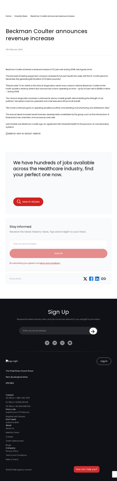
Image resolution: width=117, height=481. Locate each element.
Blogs (8, 445)
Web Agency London (22, 469)
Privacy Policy (12, 451)
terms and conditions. (50, 263)
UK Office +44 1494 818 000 (18, 406)
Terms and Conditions (16, 455)
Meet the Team (12, 432)
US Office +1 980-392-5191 (18, 398)
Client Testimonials (15, 441)
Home (8, 16)
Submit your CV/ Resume (17, 412)
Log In (104, 361)
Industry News (20, 16)
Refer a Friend (12, 459)
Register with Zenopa (15, 416)
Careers (9, 436)
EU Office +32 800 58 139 (17, 402)
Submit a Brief (12, 422)
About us (10, 428)
